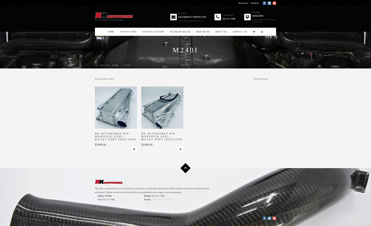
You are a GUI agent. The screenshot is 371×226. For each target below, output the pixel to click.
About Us (221, 31)
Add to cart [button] (134, 149)
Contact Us (240, 31)
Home (111, 31)
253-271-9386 (228, 19)
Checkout (255, 3)
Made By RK (203, 31)
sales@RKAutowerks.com (163, 199)
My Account (243, 3)
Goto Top (185, 168)
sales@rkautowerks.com (192, 17)
